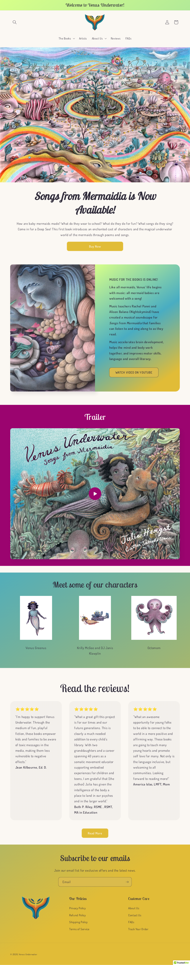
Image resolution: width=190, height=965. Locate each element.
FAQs (131, 922)
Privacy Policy (77, 908)
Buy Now (95, 246)
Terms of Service (79, 929)
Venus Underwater (28, 954)
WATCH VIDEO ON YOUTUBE (133, 372)
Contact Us (134, 915)
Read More (95, 833)
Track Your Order (138, 929)
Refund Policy (77, 915)
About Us (133, 908)
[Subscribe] (127, 882)
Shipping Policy (78, 922)
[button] (14, 22)
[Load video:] (95, 493)
